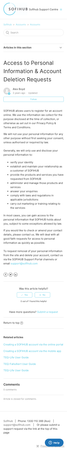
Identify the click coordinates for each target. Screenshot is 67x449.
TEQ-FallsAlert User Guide (19, 364)
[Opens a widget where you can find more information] (54, 443)
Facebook (5, 275)
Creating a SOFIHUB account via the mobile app (32, 351)
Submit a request (47, 312)
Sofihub (7, 24)
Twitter (10, 275)
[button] (61, 9)
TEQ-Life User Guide (16, 357)
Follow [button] (33, 99)
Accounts (21, 24)
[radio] (24, 294)
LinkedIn (15, 275)
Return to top (11, 322)
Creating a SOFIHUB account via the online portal (33, 344)
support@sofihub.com (24, 263)
